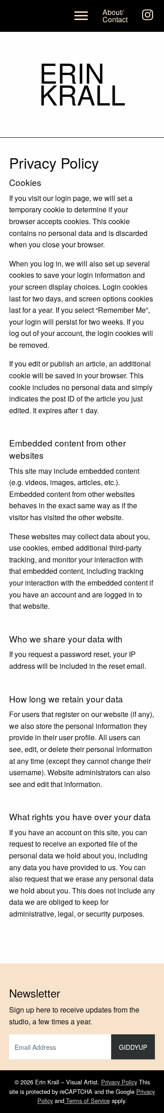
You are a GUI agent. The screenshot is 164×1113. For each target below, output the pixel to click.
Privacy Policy (119, 1082)
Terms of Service (87, 1100)
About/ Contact (115, 16)
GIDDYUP (133, 1047)
